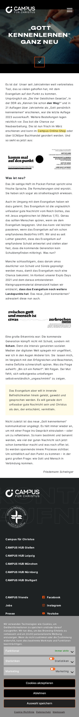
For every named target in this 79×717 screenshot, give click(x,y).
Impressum (59, 712)
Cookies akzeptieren (39, 683)
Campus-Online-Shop (52, 130)
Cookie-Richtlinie (24, 712)
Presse (10, 613)
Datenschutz (43, 712)
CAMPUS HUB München (22, 563)
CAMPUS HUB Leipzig (20, 555)
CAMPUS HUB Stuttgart (21, 580)
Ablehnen (39, 693)
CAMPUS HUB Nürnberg (22, 572)
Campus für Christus (20, 539)
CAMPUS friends (17, 597)
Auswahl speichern (39, 703)
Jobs (9, 605)
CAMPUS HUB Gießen (20, 547)
